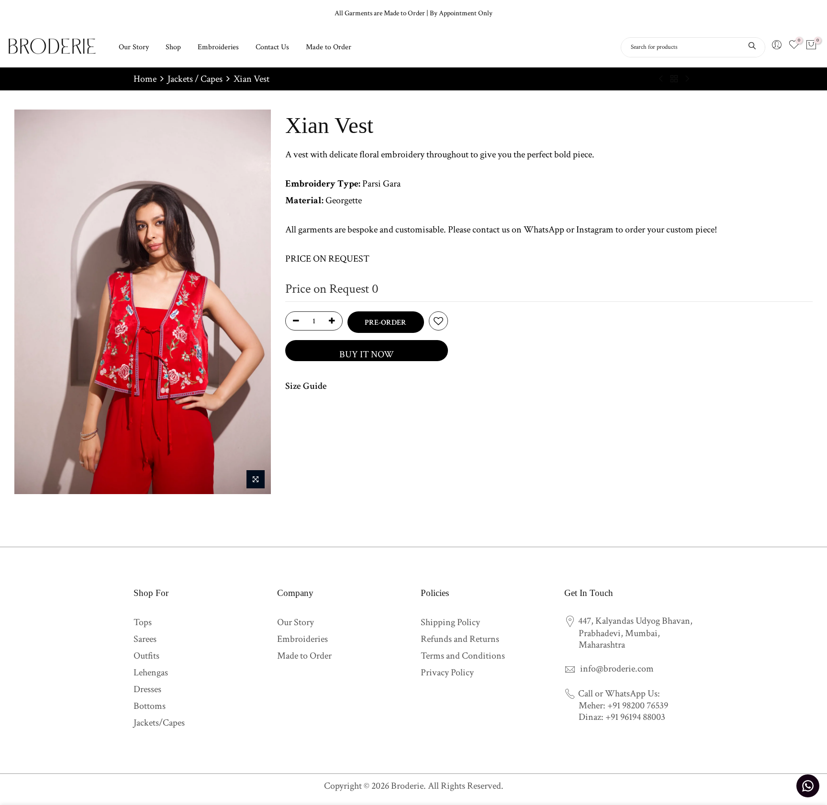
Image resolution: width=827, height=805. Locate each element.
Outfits (146, 656)
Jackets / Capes (195, 79)
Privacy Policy (447, 672)
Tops (143, 622)
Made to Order (328, 47)
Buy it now (366, 354)
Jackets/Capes (159, 723)
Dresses (147, 689)
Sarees (145, 639)
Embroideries (218, 47)
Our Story (134, 47)
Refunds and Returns (460, 639)
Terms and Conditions (463, 656)
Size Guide (306, 386)
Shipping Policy (450, 622)
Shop (173, 47)
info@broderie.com (617, 668)
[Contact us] (807, 785)
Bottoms (150, 706)
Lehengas (151, 672)
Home (145, 79)
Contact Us (272, 47)
